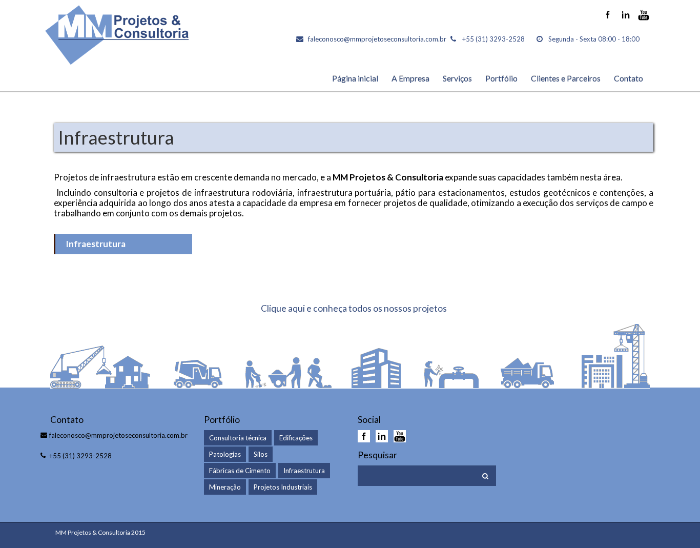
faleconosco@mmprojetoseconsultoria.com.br (377, 39)
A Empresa (410, 78)
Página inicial (355, 78)
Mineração (225, 487)
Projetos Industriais (283, 487)
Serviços (457, 78)
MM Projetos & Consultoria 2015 (100, 532)
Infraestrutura (96, 243)
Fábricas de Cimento (240, 470)
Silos (260, 454)
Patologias (225, 454)
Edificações (296, 438)
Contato (628, 78)
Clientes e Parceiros (566, 78)
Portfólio (501, 78)
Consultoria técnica (237, 438)
